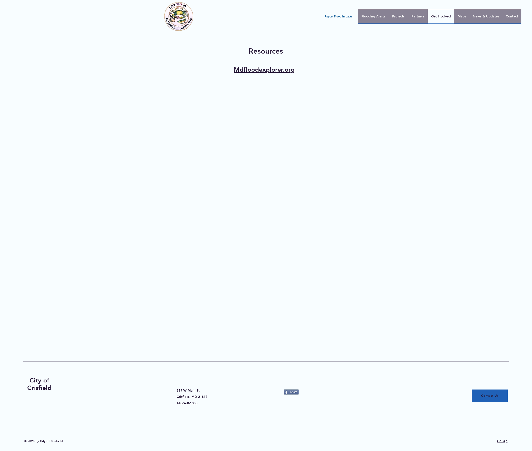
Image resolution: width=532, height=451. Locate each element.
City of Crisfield (39, 384)
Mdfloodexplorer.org (264, 69)
